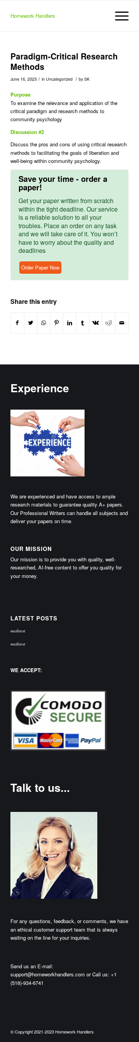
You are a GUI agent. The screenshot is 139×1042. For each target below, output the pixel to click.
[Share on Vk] (96, 323)
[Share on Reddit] (108, 323)
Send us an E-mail (31, 966)
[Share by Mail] (121, 323)
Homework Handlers (32, 15)
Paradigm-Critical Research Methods (64, 61)
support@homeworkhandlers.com (47, 974)
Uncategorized (59, 79)
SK (87, 79)
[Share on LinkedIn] (69, 323)
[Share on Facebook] (17, 323)
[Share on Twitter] (30, 323)
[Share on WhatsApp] (43, 323)
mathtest (17, 631)
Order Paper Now (40, 267)
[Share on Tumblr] (82, 323)
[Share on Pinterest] (56, 323)
